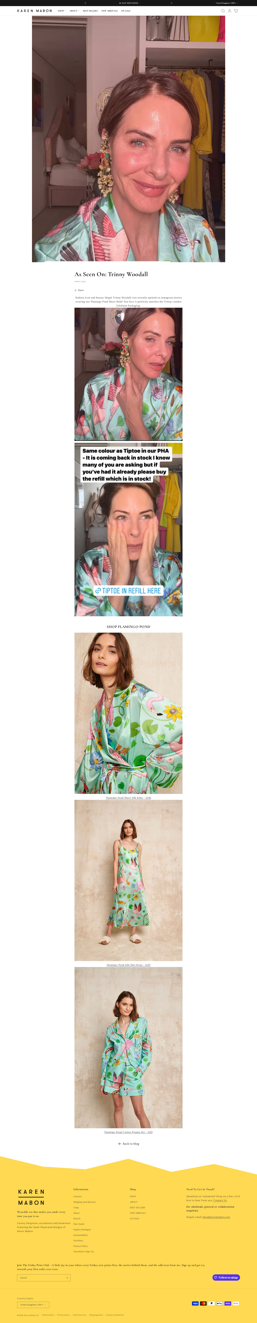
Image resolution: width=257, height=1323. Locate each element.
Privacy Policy (80, 1246)
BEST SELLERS (137, 1207)
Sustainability (80, 1235)
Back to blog (131, 1143)
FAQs (76, 1207)
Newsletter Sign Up (83, 1251)
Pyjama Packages (82, 1229)
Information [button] (80, 1189)
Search (76, 1218)
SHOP (133, 1196)
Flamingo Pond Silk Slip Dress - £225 (128, 964)
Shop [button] (133, 1189)
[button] (62, 10)
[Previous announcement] (85, 3)
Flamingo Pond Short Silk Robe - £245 (128, 797)
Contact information (115, 1315)
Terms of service (80, 1315)
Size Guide (78, 1224)
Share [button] (81, 290)
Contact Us (220, 1200)
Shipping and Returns (84, 1202)
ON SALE (134, 1218)
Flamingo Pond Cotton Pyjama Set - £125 (128, 1132)
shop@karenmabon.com (216, 1217)
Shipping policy (96, 1315)
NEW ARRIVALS (138, 1213)
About (76, 1213)
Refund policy (48, 1315)
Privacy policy (63, 1315)
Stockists (78, 1240)
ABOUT (133, 1202)
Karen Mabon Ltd (31, 1315)
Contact (77, 1196)
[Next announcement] (171, 3)
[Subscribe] (67, 1277)
